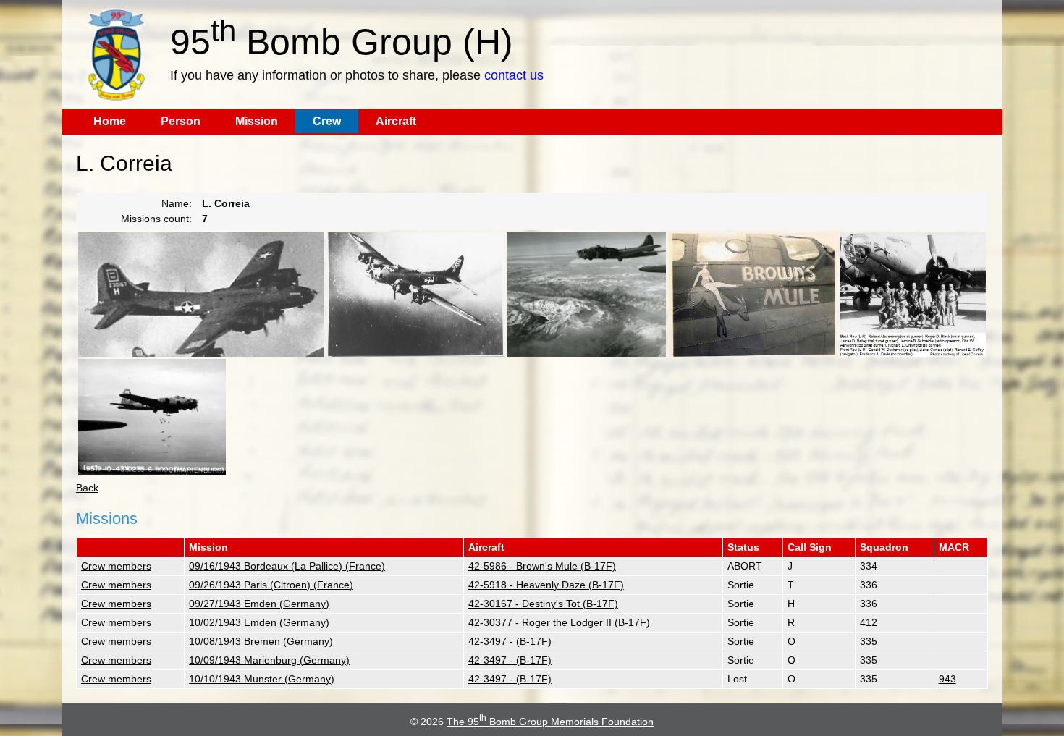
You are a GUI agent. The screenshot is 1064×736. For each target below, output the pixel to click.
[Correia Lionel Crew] (913, 294)
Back (87, 488)
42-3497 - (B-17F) (510, 641)
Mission (256, 121)
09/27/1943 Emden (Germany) (259, 603)
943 (947, 679)
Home (109, 121)
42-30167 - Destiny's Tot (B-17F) (543, 603)
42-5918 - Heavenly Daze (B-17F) (546, 585)
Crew (327, 121)
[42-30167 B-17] (201, 294)
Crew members (116, 566)
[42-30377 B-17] (415, 294)
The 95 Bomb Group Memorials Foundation (550, 721)
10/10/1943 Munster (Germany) (261, 679)
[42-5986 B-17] (752, 294)
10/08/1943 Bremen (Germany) (261, 641)
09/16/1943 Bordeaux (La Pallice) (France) (287, 566)
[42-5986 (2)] (152, 417)
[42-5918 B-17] (586, 294)
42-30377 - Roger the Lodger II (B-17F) (559, 622)
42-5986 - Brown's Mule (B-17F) (542, 566)
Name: (176, 203)
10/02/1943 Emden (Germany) (259, 622)
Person (180, 121)
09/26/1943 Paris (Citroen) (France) (271, 585)
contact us (514, 75)
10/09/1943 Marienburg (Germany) (269, 660)
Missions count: (156, 218)
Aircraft (396, 121)
